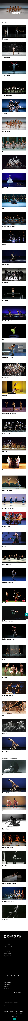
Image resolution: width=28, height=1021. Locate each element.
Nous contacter (7, 982)
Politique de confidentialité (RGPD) (12, 992)
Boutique (6, 986)
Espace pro (6, 988)
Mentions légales (8, 990)
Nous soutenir (7, 984)
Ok (14, 1018)
